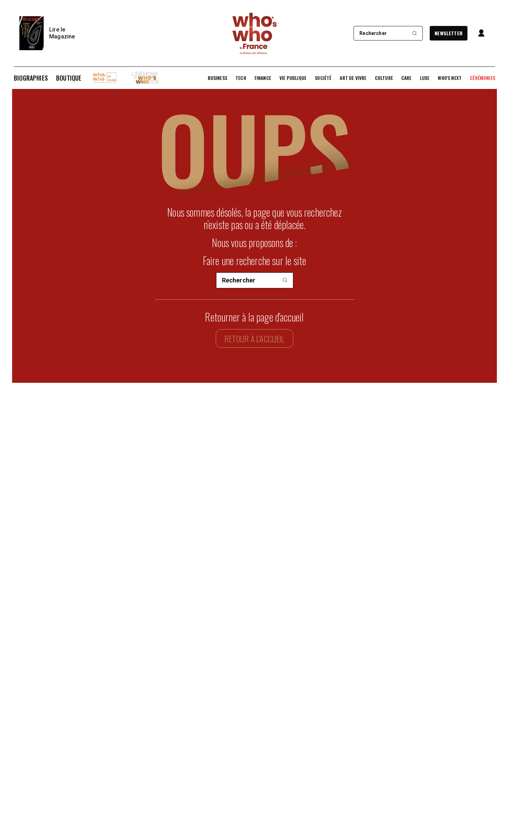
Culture (384, 77)
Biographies (31, 77)
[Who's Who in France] (254, 33)
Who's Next (450, 77)
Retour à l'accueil (254, 338)
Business (217, 77)
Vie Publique (292, 77)
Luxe (425, 77)
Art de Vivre (353, 77)
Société (323, 77)
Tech (240, 77)
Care (406, 77)
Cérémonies (482, 77)
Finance (262, 77)
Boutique (68, 77)
